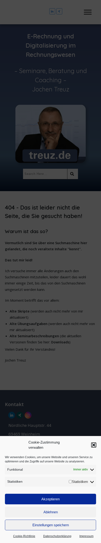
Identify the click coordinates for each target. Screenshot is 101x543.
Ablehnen (50, 512)
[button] (93, 445)
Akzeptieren (50, 499)
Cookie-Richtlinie (24, 536)
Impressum (86, 536)
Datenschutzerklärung (57, 536)
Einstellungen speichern (50, 525)
